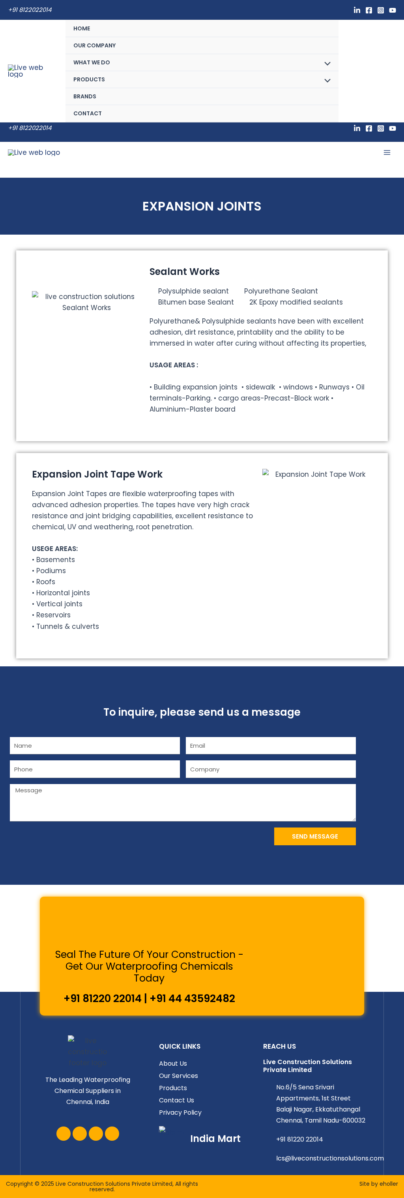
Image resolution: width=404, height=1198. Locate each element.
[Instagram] (380, 10)
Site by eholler (378, 1184)
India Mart (215, 1138)
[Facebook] (368, 10)
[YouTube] (392, 10)
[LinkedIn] (357, 10)
